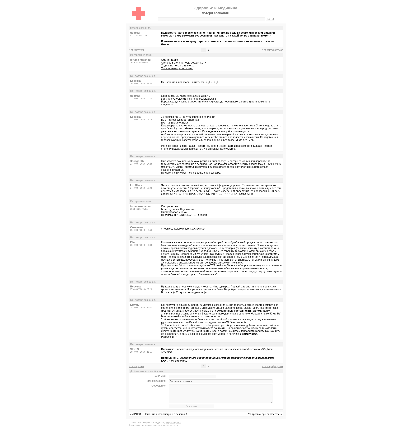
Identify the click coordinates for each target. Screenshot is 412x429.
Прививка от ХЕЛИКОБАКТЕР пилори (184, 215)
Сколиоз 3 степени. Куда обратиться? (183, 62)
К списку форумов (272, 50)
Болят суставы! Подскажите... (179, 209)
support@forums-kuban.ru (166, 425)
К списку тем (136, 50)
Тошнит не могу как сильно (177, 68)
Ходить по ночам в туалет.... (177, 65)
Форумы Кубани (173, 422)
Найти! (270, 19)
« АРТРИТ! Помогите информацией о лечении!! (158, 414)
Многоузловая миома (174, 212)
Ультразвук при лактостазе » (265, 414)
